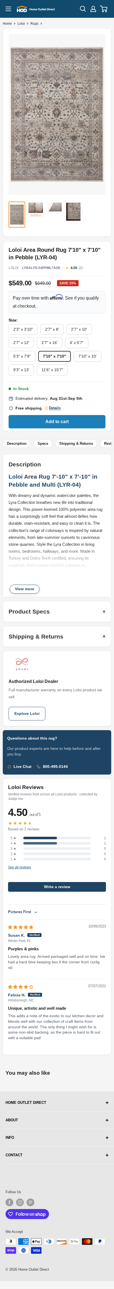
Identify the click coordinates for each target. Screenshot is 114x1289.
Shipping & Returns (76, 443)
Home (7, 24)
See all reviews (19, 868)
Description (17, 443)
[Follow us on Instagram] (20, 1202)
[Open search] (83, 9)
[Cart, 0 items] (103, 9)
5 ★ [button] (13, 838)
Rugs (34, 24)
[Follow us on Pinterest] (30, 1202)
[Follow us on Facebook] (9, 1202)
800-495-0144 (55, 767)
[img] (20, 927)
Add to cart (57, 421)
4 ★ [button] (13, 843)
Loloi (21, 24)
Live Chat (23, 767)
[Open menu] (8, 9)
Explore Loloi (27, 714)
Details (55, 408)
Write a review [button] (57, 887)
